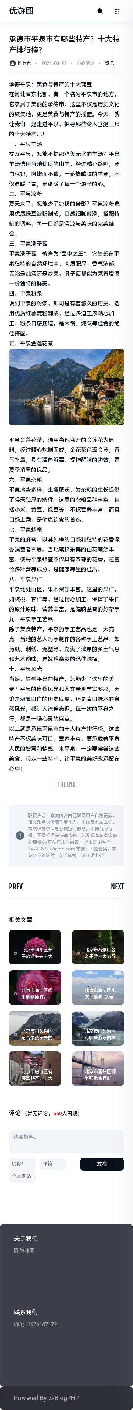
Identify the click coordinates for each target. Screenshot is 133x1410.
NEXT (117, 886)
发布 (102, 1164)
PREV (16, 886)
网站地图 (24, 1251)
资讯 (109, 63)
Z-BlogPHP (63, 1398)
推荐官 (24, 63)
